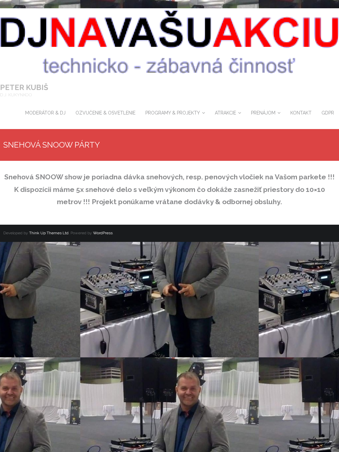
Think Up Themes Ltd (49, 233)
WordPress (103, 233)
